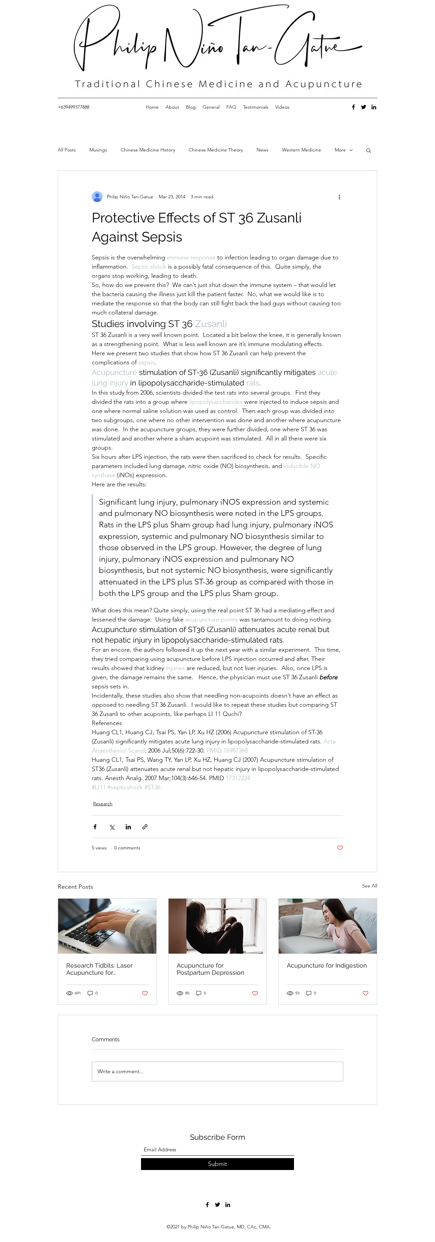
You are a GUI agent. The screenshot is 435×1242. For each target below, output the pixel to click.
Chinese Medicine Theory (216, 150)
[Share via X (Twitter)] (111, 827)
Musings (98, 150)
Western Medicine (301, 150)
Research (102, 803)
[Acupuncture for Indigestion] (328, 926)
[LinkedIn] (373, 107)
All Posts (67, 150)
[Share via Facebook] (95, 827)
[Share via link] (145, 827)
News (262, 150)
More (340, 150)
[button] (368, 150)
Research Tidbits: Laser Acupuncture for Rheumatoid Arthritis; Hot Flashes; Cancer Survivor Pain (102, 969)
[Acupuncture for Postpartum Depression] (218, 926)
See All (369, 886)
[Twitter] (363, 107)
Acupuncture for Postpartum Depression (210, 969)
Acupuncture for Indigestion (327, 965)
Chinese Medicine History (148, 150)
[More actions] (339, 197)
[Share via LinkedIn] (128, 827)
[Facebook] (353, 107)
